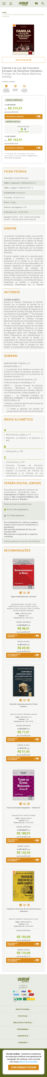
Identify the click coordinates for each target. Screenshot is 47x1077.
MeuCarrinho (36, 3)
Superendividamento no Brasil (23, 597)
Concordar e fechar (23, 1067)
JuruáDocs (22, 1036)
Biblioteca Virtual (22, 1023)
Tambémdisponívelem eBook (20, 593)
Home (4, 13)
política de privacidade (28, 1062)
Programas (22, 1029)
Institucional (23, 1009)
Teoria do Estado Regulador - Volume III (23, 808)
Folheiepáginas (28, 593)
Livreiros (22, 1043)
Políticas (22, 1016)
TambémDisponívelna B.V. (24, 593)
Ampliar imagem (22, 60)
